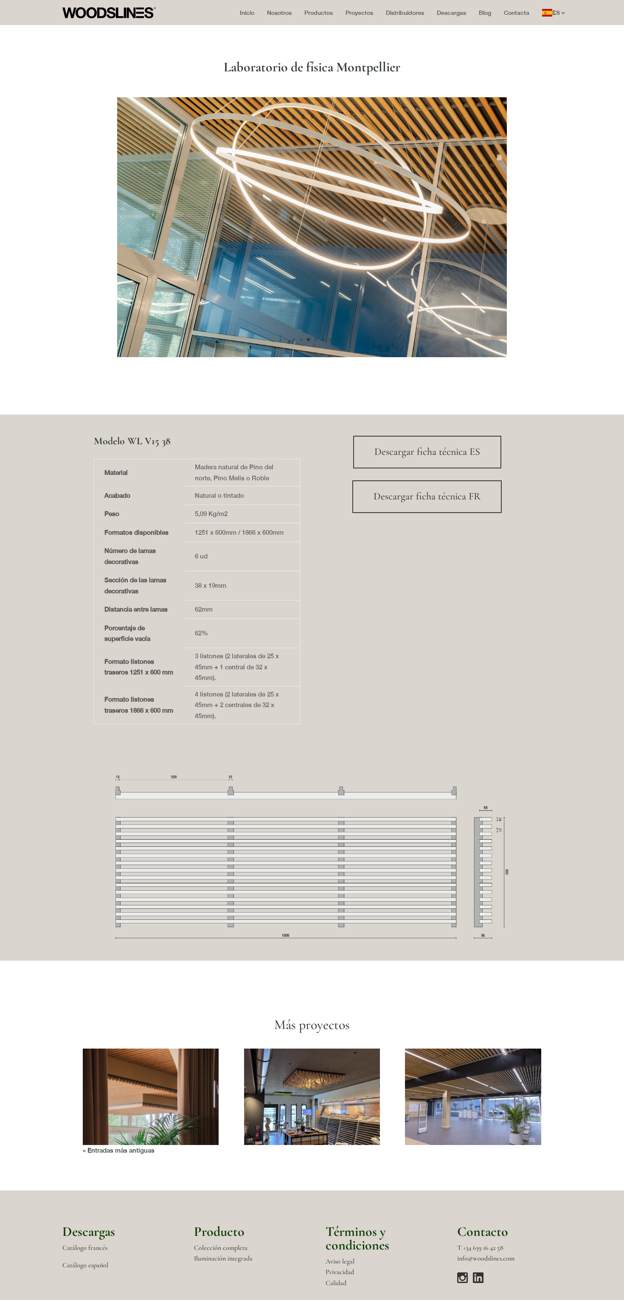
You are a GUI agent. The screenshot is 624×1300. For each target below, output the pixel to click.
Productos (318, 12)
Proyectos (359, 12)
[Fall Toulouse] (312, 1097)
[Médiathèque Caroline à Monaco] (473, 1097)
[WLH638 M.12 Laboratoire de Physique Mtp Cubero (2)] (312, 357)
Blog (485, 12)
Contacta (516, 12)
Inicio (247, 12)
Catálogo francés (84, 1248)
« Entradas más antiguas (119, 1150)
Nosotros (279, 12)
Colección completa (220, 1248)
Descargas (451, 12)
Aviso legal (340, 1261)
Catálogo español (85, 1265)
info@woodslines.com (485, 1258)
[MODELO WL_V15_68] (312, 938)
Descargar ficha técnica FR (427, 497)
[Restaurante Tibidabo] (151, 1097)
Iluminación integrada (223, 1258)
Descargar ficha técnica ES (427, 452)
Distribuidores (405, 12)
